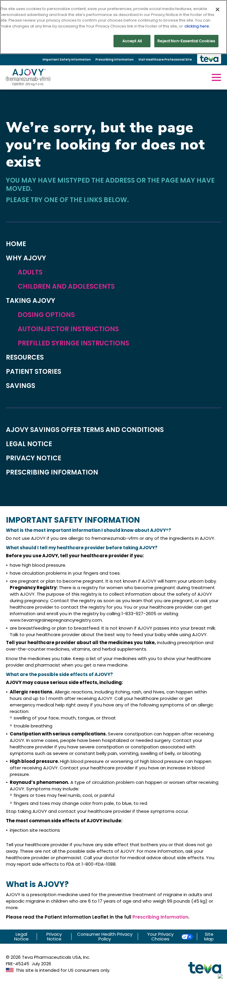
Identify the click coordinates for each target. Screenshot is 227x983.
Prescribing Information (114, 59)
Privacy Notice (54, 936)
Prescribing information (52, 472)
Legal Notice (21, 936)
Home (16, 244)
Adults (30, 272)
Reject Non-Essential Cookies (186, 41)
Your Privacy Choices (160, 936)
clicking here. (197, 26)
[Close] (217, 9)
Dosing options (46, 315)
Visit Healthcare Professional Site (165, 59)
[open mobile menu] (216, 77)
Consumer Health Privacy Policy (104, 936)
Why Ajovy (26, 258)
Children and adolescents (66, 286)
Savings (20, 386)
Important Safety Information (67, 59)
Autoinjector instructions (68, 329)
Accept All (132, 41)
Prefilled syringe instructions (73, 343)
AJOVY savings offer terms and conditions (85, 430)
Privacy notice (33, 458)
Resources (25, 357)
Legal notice (29, 444)
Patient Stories (33, 372)
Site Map (209, 936)
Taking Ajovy (30, 301)
